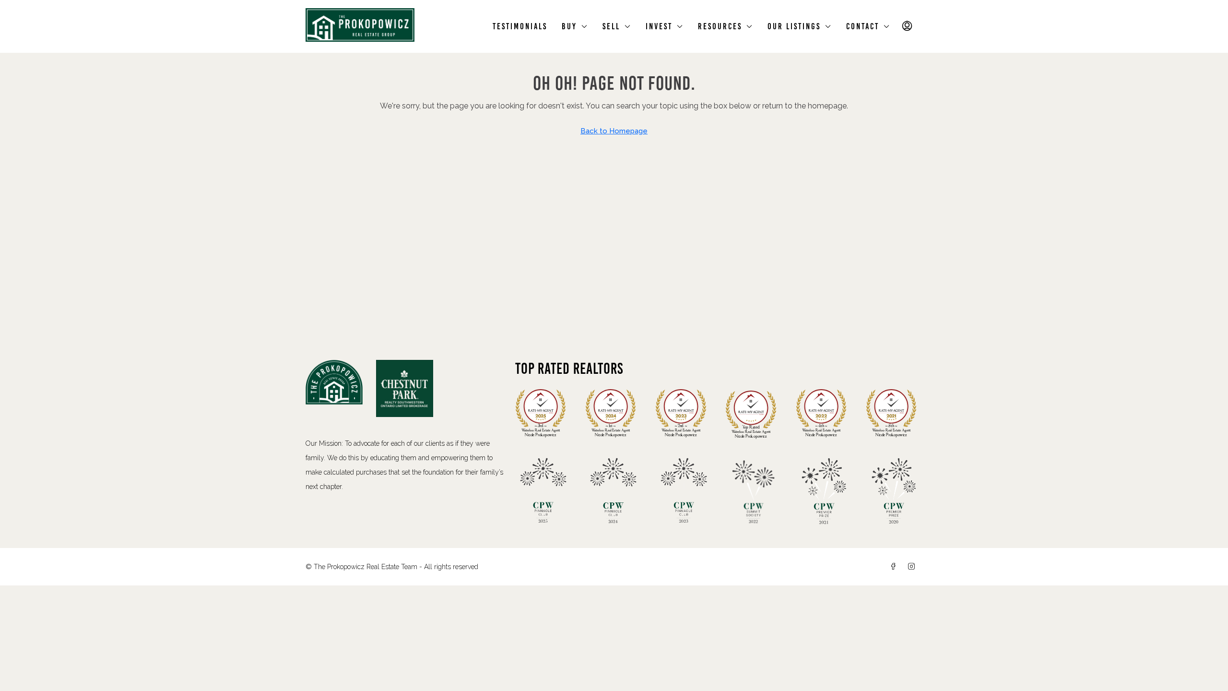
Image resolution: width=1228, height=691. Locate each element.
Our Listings (794, 26)
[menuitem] (907, 26)
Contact (862, 26)
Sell (611, 26)
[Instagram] (913, 567)
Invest (659, 26)
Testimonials (520, 26)
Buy (569, 26)
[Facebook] (895, 567)
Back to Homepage (614, 131)
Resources (720, 26)
